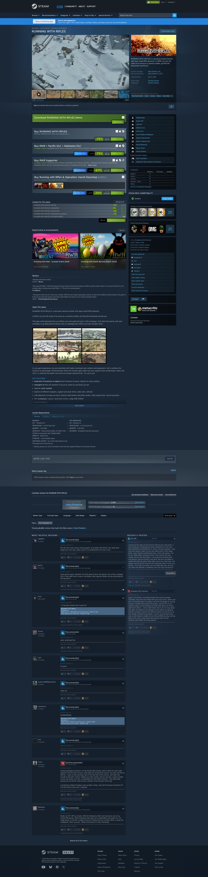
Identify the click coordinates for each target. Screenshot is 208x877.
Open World (166, 96)
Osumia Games (153, 81)
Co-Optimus (36, 290)
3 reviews (41, 684)
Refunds (137, 871)
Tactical (152, 96)
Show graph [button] (169, 515)
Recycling (121, 867)
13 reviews (41, 636)
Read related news (137, 281)
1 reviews (41, 709)
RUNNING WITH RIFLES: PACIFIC (77, 148)
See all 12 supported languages (140, 187)
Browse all (120, 202)
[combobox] (145, 15)
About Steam (102, 855)
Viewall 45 (170, 212)
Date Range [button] (80, 515)
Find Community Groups (139, 291)
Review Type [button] (37, 515)
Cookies (137, 867)
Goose (40, 631)
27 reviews (41, 568)
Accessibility (138, 859)
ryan (39, 657)
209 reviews (41, 599)
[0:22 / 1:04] (80, 62)
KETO (40, 565)
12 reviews (41, 766)
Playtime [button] (92, 515)
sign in (163, 2)
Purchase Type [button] (52, 515)
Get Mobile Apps (160, 859)
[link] (102, 139)
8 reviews (41, 541)
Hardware (121, 863)
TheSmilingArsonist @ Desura (48, 299)
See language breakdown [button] (139, 494)
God (39, 596)
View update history (138, 278)
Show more (92, 165)
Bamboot (41, 807)
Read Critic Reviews (148, 310)
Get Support (159, 863)
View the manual (137, 274)
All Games (35, 28)
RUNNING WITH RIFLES (56, 148)
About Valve (122, 855)
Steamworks (102, 863)
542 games (41, 764)
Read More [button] (170, 573)
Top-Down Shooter (137, 96)
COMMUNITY (71, 6)
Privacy (137, 855)
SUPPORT (91, 6)
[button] (36, 15)
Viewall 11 (170, 229)
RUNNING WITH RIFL (78, 165)
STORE (60, 6)
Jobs (119, 859)
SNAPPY (41, 539)
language (170, 2)
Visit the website (137, 254)
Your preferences (170, 494)
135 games (41, 634)
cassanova (42, 706)
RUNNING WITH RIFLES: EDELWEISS (103, 148)
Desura (40, 282)
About (81, 6)
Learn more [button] (167, 199)
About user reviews (156, 494)
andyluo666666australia (46, 682)
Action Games (45, 28)
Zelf (39, 739)
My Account (159, 867)
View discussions (137, 284)
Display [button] (103, 515)
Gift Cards (101, 871)
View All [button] (121, 230)
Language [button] (66, 515)
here (72, 477)
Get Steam (158, 855)
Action (146, 96)
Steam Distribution (104, 867)
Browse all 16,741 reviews (78, 841)
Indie (142, 242)
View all (173, 470)
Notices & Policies (140, 863)
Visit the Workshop (137, 287)
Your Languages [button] (44, 523)
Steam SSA (102, 859)
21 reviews (41, 660)
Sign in (36, 105)
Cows (40, 762)
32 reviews (41, 742)
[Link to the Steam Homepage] (40, 8)
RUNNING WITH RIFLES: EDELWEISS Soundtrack (52, 165)
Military (159, 96)
